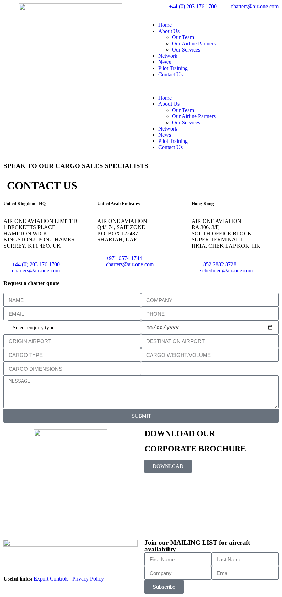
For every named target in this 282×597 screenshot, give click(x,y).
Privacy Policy (88, 579)
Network (167, 56)
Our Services (186, 50)
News (164, 62)
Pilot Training (173, 68)
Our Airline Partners (194, 43)
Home (165, 25)
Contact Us (170, 74)
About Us (169, 31)
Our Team (183, 37)
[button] (211, 86)
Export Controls (51, 579)
